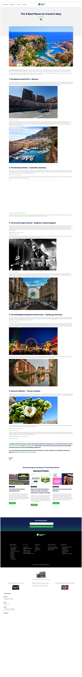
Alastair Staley (15, 119)
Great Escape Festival (42, 228)
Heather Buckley (16, 272)
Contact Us (24, 4)
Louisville (10, 173)
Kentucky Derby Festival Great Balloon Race (21, 216)
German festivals (23, 323)
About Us (18, 4)
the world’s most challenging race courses (17, 122)
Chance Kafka (15, 438)
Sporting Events (5, 4)
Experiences (12, 4)
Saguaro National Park (17, 425)
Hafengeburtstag (54, 318)
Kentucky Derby (40, 170)
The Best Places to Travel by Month (25, 452)
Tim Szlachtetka (16, 430)
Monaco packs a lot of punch (23, 82)
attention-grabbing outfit (49, 176)
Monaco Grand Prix (15, 446)
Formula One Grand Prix (34, 83)
